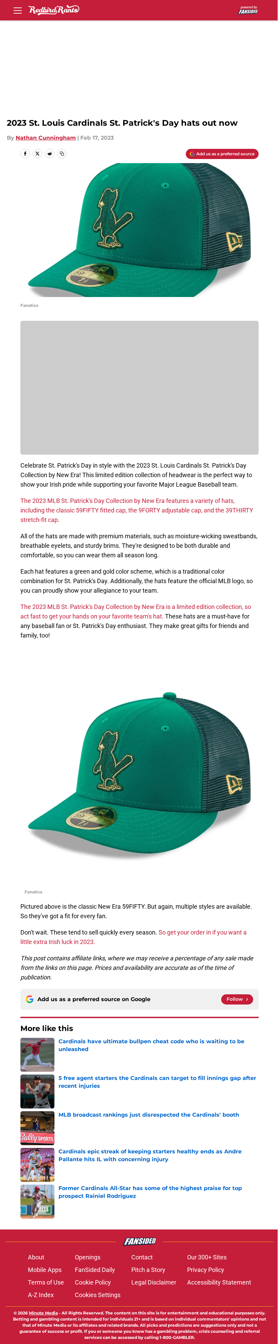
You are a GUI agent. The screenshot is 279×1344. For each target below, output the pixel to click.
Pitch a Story (148, 1269)
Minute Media (43, 1312)
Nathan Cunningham (46, 138)
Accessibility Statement (219, 1282)
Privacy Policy (205, 1269)
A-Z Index (41, 1294)
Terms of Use (46, 1282)
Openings (87, 1257)
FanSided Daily (95, 1269)
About (36, 1257)
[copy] (62, 153)
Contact (142, 1257)
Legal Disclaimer (153, 1282)
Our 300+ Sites (207, 1257)
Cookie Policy (93, 1282)
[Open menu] (18, 10)
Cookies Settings (97, 1294)
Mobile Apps (45, 1269)
